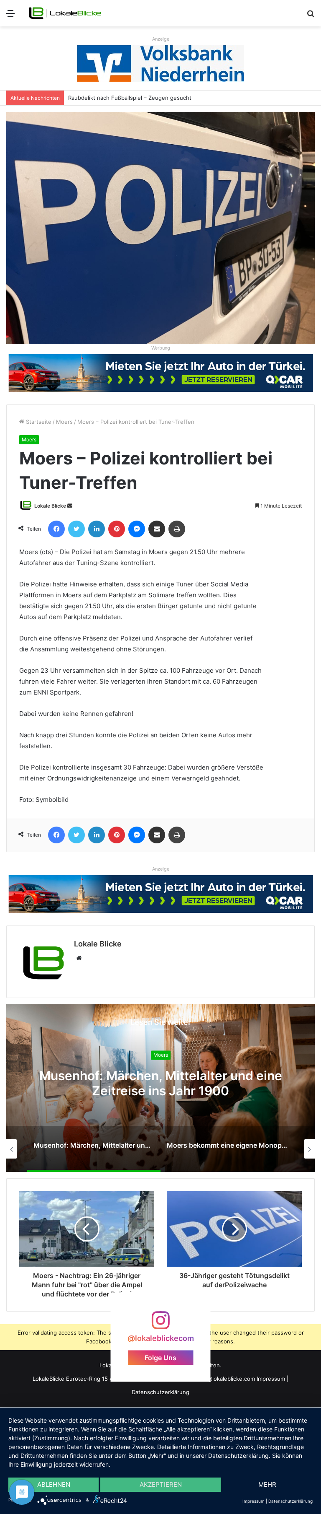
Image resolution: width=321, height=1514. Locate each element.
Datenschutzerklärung (160, 1392)
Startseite (37, 421)
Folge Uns (160, 1357)
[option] (160, 1088)
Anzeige (160, 39)
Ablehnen (53, 1484)
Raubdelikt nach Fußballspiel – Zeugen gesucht (129, 97)
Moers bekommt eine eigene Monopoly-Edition (160, 1083)
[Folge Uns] (160, 1324)
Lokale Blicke (50, 506)
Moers (64, 421)
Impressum (271, 1378)
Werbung (160, 348)
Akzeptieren (161, 1484)
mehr (267, 1484)
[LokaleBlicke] (65, 13)
